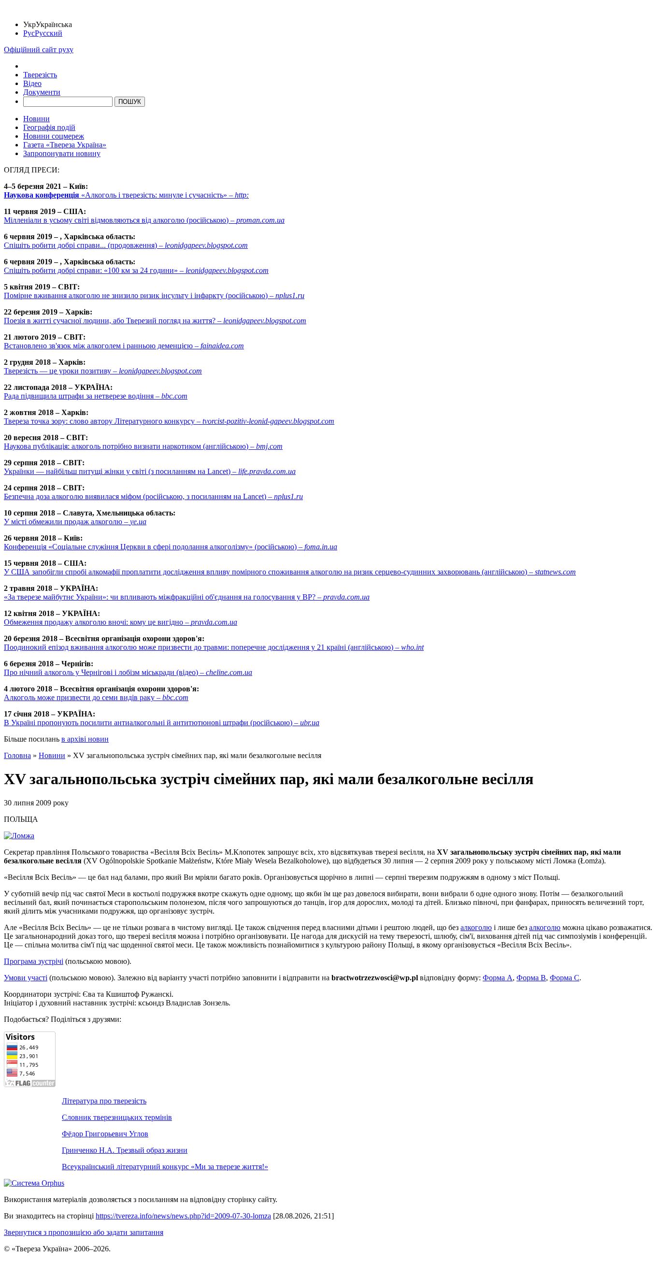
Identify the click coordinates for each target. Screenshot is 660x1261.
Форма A (498, 978)
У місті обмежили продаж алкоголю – (75, 521)
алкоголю (476, 927)
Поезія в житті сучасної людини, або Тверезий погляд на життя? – (155, 320)
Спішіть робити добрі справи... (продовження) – (126, 245)
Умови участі (25, 978)
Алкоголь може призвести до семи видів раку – (96, 697)
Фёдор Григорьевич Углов (105, 1134)
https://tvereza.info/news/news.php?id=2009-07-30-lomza (183, 1216)
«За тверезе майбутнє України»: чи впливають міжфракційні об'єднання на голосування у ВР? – (187, 597)
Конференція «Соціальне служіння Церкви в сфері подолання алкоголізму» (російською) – (170, 547)
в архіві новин (85, 739)
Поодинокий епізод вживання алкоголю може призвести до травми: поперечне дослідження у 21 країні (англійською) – (214, 647)
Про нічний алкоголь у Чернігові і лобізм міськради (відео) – (128, 672)
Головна (17, 755)
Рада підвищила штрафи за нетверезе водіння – (95, 396)
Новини (36, 119)
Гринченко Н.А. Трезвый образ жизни (124, 1150)
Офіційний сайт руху (38, 49)
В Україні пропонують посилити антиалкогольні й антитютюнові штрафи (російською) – (161, 722)
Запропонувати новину (61, 153)
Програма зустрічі (33, 961)
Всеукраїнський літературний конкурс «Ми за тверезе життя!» (165, 1166)
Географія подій (49, 127)
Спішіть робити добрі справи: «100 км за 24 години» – (136, 270)
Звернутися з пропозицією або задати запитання (83, 1232)
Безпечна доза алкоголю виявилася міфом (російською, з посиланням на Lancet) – (153, 496)
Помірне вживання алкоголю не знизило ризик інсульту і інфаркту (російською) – (154, 295)
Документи (41, 92)
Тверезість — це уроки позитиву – (103, 371)
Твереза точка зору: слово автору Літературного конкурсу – (169, 421)
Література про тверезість (104, 1101)
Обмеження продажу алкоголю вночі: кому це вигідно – (120, 622)
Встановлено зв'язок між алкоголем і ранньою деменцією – (124, 346)
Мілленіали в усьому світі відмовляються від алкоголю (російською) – (144, 220)
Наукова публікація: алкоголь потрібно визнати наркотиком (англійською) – (143, 446)
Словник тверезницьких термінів (117, 1117)
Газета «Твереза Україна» (64, 145)
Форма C (564, 978)
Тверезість (40, 75)
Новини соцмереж (53, 136)
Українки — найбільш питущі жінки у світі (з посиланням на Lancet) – (150, 471)
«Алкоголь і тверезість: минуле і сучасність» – (126, 195)
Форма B (531, 978)
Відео (32, 83)
